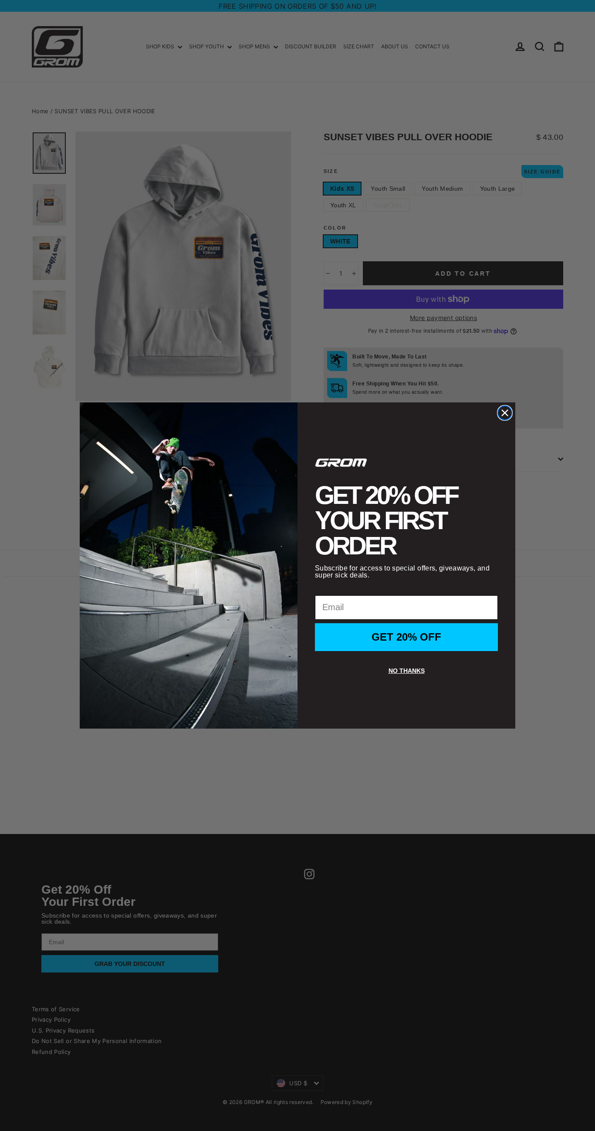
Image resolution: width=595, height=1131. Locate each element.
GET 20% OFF (406, 637)
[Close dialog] (505, 413)
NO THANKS (407, 670)
